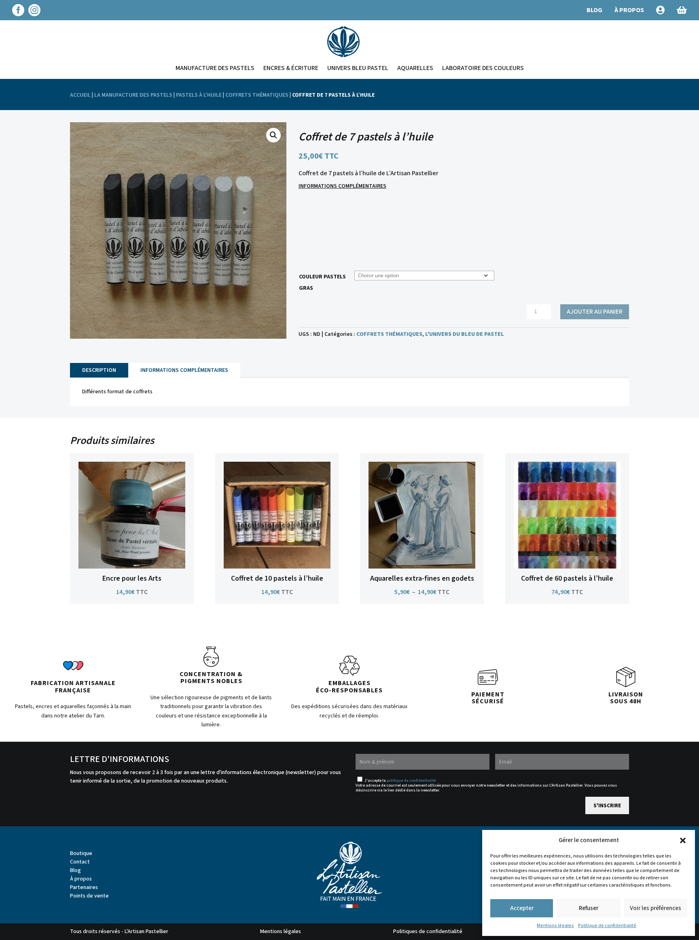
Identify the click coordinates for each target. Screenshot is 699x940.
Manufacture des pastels (215, 68)
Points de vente (89, 896)
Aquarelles (415, 68)
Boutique (81, 853)
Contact (80, 862)
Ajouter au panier (595, 311)
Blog (75, 870)
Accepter (522, 908)
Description (99, 370)
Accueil (80, 95)
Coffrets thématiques (256, 95)
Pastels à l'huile (199, 95)
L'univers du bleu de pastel (464, 334)
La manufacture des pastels (133, 95)
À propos (81, 879)
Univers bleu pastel (357, 68)
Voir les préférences (655, 908)
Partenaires (84, 887)
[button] (683, 840)
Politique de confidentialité (607, 925)
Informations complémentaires (342, 186)
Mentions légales (555, 925)
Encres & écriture (290, 68)
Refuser (588, 908)
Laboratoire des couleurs (483, 68)
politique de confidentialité (411, 780)
